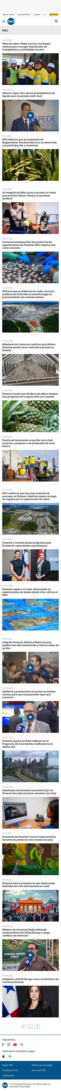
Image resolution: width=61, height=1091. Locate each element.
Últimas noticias (8, 14)
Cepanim (36, 14)
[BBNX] (5, 1085)
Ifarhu (45, 14)
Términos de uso (10, 1070)
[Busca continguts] (56, 21)
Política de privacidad (42, 1065)
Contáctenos (8, 1075)
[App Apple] (4, 1056)
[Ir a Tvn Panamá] (29, 21)
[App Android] (10, 1056)
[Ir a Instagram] (9, 1044)
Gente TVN (7, 1065)
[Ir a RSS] (22, 1044)
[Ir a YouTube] (15, 1044)
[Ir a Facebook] (3, 1044)
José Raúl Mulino (24, 14)
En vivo (55, 14)
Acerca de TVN (39, 1070)
